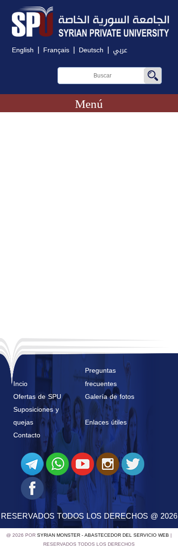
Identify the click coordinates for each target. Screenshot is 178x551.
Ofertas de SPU (37, 397)
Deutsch (91, 50)
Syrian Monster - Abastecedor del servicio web (103, 535)
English (23, 50)
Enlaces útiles (106, 422)
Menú (89, 103)
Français (56, 50)
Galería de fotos (109, 397)
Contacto (26, 435)
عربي (120, 50)
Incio (20, 384)
